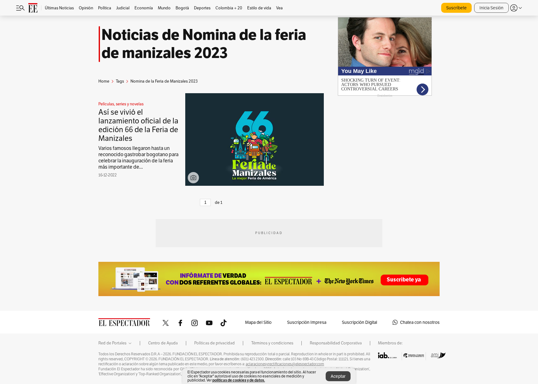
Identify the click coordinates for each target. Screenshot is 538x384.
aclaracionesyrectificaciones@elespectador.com (285, 364)
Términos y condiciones (272, 343)
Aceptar (338, 376)
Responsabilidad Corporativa (336, 343)
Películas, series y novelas (121, 104)
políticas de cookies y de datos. (238, 380)
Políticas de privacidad (214, 343)
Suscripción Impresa (306, 322)
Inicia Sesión (491, 8)
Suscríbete (456, 8)
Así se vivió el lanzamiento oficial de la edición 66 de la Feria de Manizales (138, 125)
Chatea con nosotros (420, 322)
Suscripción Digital (359, 322)
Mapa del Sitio (258, 322)
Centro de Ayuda (163, 343)
